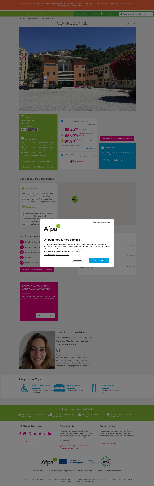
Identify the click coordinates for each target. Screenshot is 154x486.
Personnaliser (77, 261)
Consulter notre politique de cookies (56, 255)
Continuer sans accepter (101, 222)
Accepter (99, 261)
